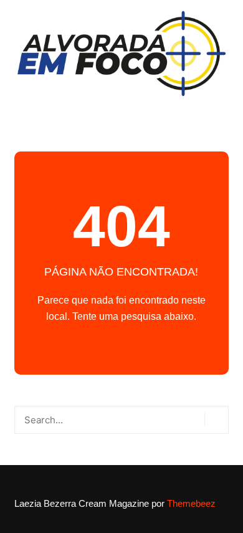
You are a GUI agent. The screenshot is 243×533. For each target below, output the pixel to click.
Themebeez (191, 503)
